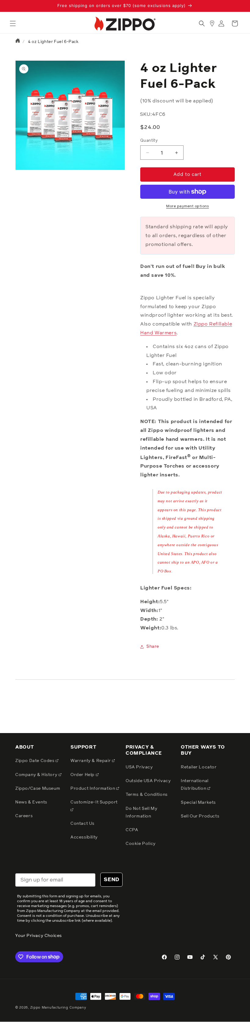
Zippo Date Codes (35, 761)
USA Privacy (139, 767)
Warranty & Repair (91, 761)
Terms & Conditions (147, 794)
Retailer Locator (199, 767)
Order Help (83, 775)
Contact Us (82, 823)
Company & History (37, 775)
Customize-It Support (94, 802)
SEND (111, 879)
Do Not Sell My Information (141, 812)
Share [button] (152, 646)
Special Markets (198, 802)
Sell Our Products (200, 816)
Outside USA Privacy (148, 781)
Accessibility (84, 837)
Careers (24, 816)
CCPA (132, 830)
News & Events (31, 802)
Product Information (93, 788)
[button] (13, 23)
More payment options (187, 206)
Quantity (149, 141)
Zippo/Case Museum (37, 788)
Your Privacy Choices (38, 936)
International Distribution (195, 785)
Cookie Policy (141, 844)
